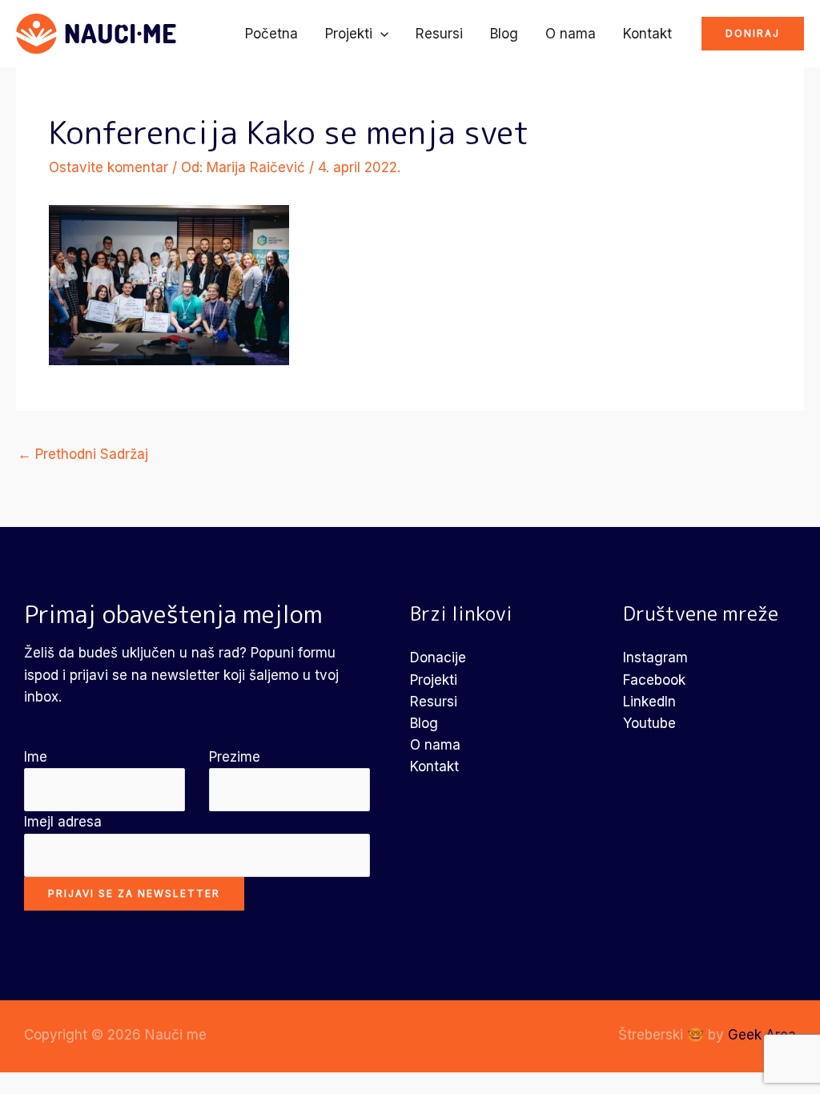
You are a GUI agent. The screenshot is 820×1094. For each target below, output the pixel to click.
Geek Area (762, 1035)
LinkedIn (649, 702)
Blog (504, 34)
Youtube (649, 723)
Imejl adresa (63, 822)
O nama (570, 34)
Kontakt (647, 34)
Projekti (348, 34)
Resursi (439, 34)
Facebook (654, 680)
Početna (271, 34)
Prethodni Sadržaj (83, 454)
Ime (35, 757)
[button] (380, 34)
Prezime (234, 757)
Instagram (655, 658)
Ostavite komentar (108, 167)
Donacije (438, 658)
